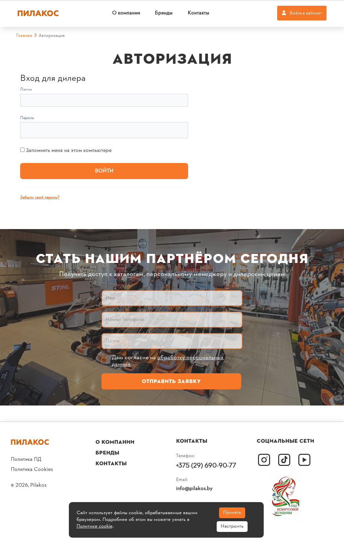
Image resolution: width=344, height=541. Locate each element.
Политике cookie (95, 526)
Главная (24, 36)
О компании (126, 13)
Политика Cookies (32, 469)
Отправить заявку (171, 381)
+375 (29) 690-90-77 (206, 466)
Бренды (164, 13)
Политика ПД (26, 459)
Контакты (198, 13)
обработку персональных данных (168, 361)
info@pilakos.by (194, 488)
